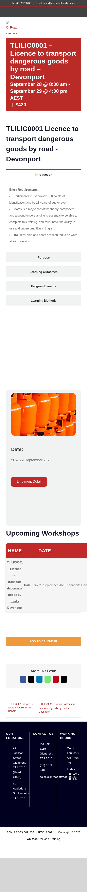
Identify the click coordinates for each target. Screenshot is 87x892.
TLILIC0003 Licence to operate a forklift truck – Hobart (21, 707)
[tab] (43, 174)
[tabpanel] (43, 217)
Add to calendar (43, 641)
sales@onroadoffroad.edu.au (47, 776)
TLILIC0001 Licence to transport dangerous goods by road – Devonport (57, 707)
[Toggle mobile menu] (79, 27)
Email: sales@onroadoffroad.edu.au (55, 3)
